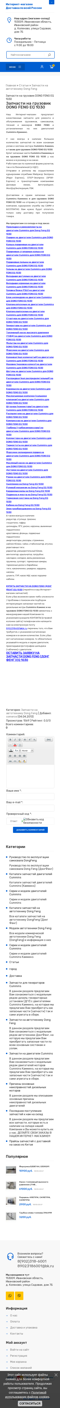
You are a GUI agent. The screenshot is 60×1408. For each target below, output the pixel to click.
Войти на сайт (19, 1349)
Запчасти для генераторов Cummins (26, 984)
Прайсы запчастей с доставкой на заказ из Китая (29, 1143)
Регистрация (18, 1355)
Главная (11, 85)
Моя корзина (18, 1361)
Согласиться (30, 1403)
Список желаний (21, 1367)
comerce (11, 716)
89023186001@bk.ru (36, 1266)
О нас (13, 1315)
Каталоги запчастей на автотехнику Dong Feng (25, 909)
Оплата (15, 1321)
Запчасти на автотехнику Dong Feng (27, 87)
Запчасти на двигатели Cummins (31, 1053)
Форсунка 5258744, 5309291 (34, 1166)
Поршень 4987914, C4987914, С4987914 (34, 1198)
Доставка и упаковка (23, 1327)
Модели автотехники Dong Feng (30, 928)
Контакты (16, 1333)
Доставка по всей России (24, 6)
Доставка (15, 975)
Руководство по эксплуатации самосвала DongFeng (29, 859)
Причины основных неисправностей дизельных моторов (27, 1087)
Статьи (24, 85)
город (13, 969)
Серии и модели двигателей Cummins (27, 892)
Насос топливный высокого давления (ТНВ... (33, 1183)
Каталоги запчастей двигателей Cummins (30, 875)
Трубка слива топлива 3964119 (35, 1213)
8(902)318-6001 (32, 1261)
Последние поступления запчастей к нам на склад (26, 1112)
